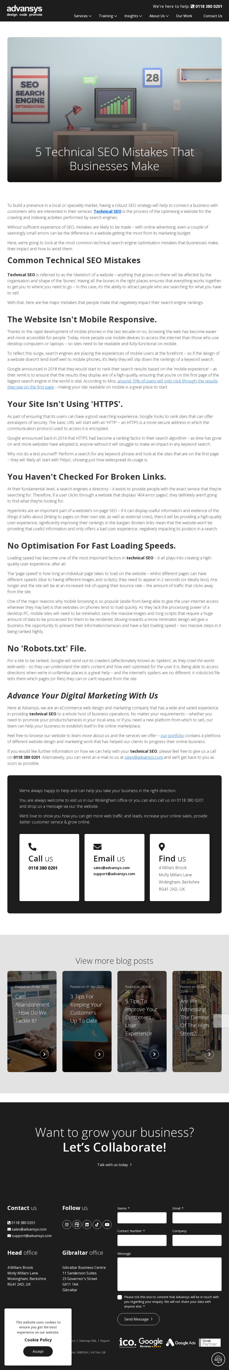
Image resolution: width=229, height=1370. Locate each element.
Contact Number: (131, 1231)
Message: (124, 1253)
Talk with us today (112, 1164)
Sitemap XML (88, 1341)
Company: (179, 1231)
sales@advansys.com (144, 757)
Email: (178, 1208)
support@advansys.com (114, 873)
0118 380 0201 (43, 868)
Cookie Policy (38, 1339)
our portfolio (172, 735)
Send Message (136, 1319)
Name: (123, 1208)
